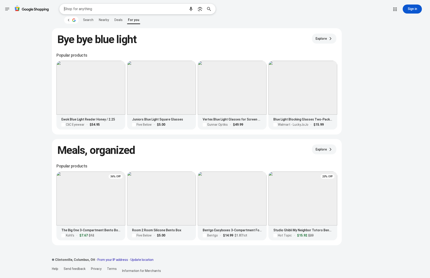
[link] (88, 20)
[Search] (210, 9)
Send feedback (75, 269)
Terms (112, 269)
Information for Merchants (141, 271)
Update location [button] (141, 260)
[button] (190, 9)
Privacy (96, 269)
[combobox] (125, 9)
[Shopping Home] (31, 9)
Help (55, 269)
